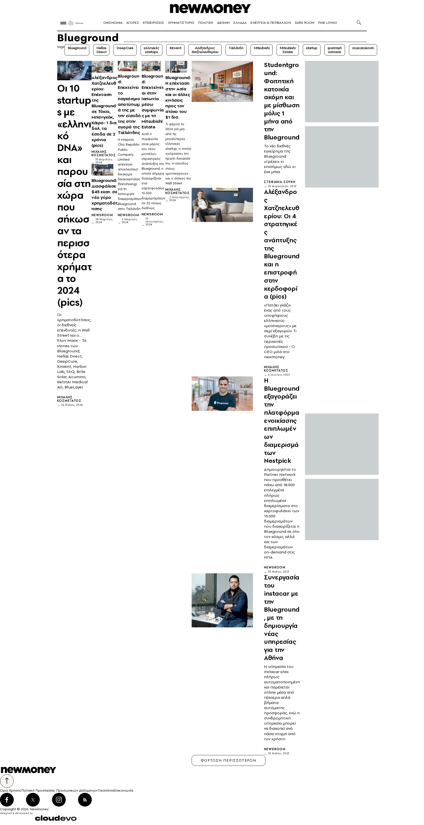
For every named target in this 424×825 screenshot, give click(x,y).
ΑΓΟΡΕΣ (132, 22)
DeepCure (125, 47)
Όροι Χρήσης (10, 790)
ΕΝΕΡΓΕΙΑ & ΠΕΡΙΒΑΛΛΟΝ (271, 22)
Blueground (77, 47)
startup (311, 47)
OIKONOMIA (112, 22)
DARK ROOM (304, 22)
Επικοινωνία (123, 790)
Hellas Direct (101, 49)
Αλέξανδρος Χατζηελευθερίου (205, 49)
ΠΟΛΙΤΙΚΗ (205, 22)
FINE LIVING (327, 22)
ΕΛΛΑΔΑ (240, 22)
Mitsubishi (261, 47)
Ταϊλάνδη (236, 47)
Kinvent (175, 47)
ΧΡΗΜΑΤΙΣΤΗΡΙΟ (181, 22)
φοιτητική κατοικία (335, 49)
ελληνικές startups (151, 49)
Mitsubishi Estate (287, 49)
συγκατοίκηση (363, 47)
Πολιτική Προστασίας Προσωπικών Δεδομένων (59, 790)
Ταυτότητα (106, 790)
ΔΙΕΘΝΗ (223, 22)
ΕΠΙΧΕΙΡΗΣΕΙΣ (153, 22)
